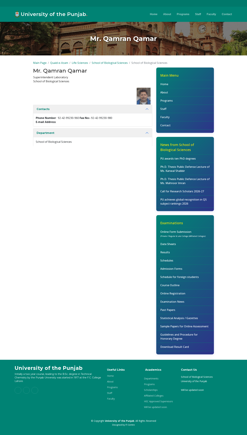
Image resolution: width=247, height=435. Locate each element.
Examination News (172, 301)
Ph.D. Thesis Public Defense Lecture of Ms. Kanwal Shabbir (185, 169)
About (167, 14)
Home (153, 14)
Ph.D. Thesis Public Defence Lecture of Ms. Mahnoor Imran (185, 181)
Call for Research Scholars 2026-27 (182, 191)
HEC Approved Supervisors (158, 401)
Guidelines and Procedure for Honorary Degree (179, 336)
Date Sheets (168, 244)
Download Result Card (174, 347)
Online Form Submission (183, 233)
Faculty (211, 14)
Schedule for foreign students (179, 277)
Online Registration (172, 293)
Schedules (166, 260)
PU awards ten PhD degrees (178, 158)
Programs (183, 14)
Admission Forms (171, 269)
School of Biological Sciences (110, 63)
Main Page (40, 63)
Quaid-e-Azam (59, 63)
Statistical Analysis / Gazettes (179, 318)
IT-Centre (130, 424)
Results (165, 252)
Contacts (43, 109)
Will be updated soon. (155, 407)
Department (45, 133)
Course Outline (169, 285)
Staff (198, 14)
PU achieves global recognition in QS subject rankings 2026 (183, 201)
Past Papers (167, 310)
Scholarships (151, 390)
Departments (151, 378)
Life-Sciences (80, 63)
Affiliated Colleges (153, 396)
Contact (227, 14)
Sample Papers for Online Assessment (184, 326)
